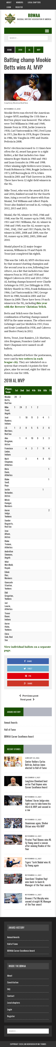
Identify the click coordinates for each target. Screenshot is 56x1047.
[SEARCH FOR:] (28, 37)
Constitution (12, 982)
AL (29, 49)
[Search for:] (28, 1030)
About (8, 2)
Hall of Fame (10, 729)
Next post (25, 699)
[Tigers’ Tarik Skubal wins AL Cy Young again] (13, 865)
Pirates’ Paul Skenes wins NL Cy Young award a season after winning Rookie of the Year (38, 844)
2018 (20, 49)
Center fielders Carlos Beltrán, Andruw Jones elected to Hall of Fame (36, 765)
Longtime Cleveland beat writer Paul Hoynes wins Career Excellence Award (36, 784)
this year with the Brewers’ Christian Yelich (25, 304)
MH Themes (42, 1044)
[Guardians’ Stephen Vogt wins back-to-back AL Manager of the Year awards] (13, 881)
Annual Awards (10, 722)
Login (9, 7)
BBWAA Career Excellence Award (19, 736)
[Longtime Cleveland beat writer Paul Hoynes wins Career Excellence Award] (13, 784)
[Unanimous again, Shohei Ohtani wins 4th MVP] (13, 826)
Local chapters (34, 2)
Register (19, 7)
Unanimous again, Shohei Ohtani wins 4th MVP (36, 824)
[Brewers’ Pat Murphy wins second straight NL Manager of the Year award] (13, 901)
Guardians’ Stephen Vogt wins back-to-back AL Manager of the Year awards (38, 882)
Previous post (30, 695)
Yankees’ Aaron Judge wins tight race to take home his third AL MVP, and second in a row (38, 805)
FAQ (8, 989)
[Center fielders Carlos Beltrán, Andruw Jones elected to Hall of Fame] (13, 764)
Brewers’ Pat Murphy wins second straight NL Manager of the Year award (38, 901)
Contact (10, 995)
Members (19, 2)
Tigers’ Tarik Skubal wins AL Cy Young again (38, 863)
